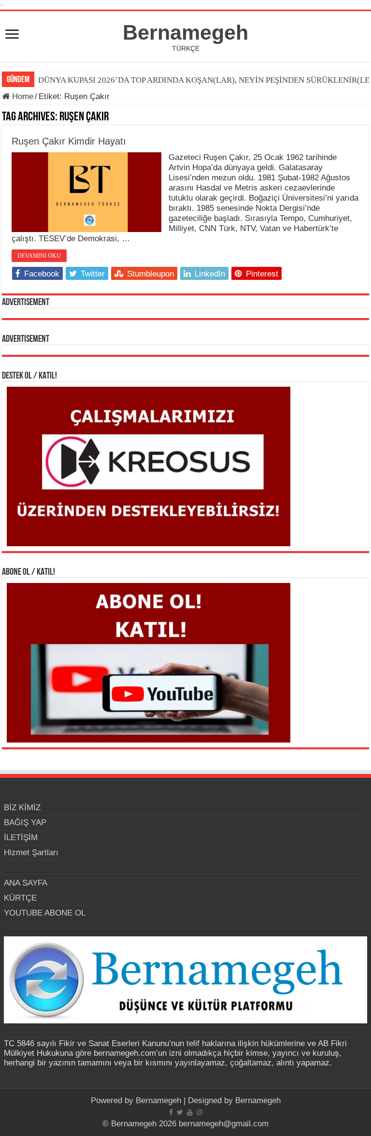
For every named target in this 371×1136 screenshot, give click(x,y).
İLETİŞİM (21, 837)
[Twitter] (180, 1112)
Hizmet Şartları (31, 852)
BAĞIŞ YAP (25, 822)
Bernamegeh (185, 32)
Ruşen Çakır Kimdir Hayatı (69, 141)
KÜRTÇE (20, 898)
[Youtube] (190, 1112)
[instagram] (199, 1112)
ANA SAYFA (25, 883)
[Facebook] (171, 1112)
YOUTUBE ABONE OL (45, 913)
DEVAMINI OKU (39, 255)
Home (21, 96)
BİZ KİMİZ (22, 807)
